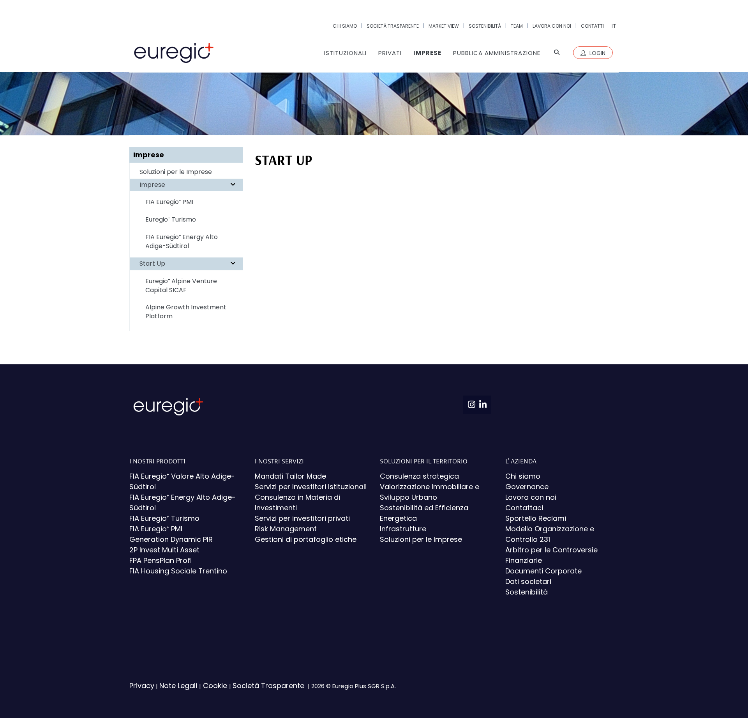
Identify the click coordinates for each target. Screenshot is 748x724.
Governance (527, 487)
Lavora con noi (530, 497)
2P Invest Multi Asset (164, 550)
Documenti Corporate (543, 571)
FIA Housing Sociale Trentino (178, 571)
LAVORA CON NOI (552, 26)
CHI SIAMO (345, 26)
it (614, 26)
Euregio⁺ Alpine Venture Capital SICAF (181, 286)
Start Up (152, 263)
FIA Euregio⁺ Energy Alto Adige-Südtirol (181, 241)
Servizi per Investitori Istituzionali (311, 487)
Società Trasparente (269, 685)
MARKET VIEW (444, 26)
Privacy (141, 685)
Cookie (215, 685)
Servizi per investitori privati (302, 518)
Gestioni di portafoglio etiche (305, 539)
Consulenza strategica (419, 476)
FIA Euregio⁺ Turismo (164, 518)
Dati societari (528, 581)
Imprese (152, 184)
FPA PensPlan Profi (160, 560)
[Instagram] (471, 405)
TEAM (517, 26)
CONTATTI (592, 26)
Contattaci (524, 508)
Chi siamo (522, 476)
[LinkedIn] (483, 405)
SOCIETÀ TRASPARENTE (393, 26)
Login (596, 53)
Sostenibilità (526, 592)
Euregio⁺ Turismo (170, 219)
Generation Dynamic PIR (171, 539)
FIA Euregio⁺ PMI (169, 201)
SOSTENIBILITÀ (485, 26)
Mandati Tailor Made (290, 476)
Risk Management (286, 529)
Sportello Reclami (535, 518)
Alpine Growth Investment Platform (185, 312)
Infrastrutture (403, 529)
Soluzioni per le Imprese (175, 171)
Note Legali (179, 685)
